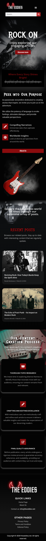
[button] (35, 7)
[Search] (39, 14)
